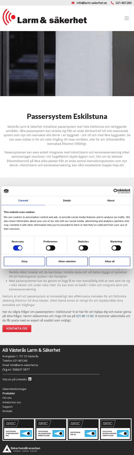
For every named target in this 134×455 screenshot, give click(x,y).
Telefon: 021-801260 (14, 360)
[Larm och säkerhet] (45, 18)
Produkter (8, 393)
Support (7, 406)
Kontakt (7, 411)
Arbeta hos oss (11, 402)
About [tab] (110, 200)
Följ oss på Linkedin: (14, 379)
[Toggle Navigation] (126, 18)
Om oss (7, 398)
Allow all (110, 261)
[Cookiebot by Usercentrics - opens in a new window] (116, 191)
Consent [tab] (23, 200)
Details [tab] (67, 200)
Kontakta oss (16, 328)
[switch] (50, 248)
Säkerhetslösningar (14, 389)
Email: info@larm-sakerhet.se (20, 365)
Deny (24, 261)
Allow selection (67, 261)
